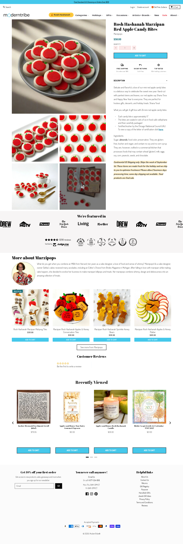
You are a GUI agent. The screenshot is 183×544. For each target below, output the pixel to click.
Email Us (91, 477)
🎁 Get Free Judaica (159, 7)
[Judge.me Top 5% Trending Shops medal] (133, 242)
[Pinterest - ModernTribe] (96, 494)
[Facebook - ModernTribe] (87, 494)
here (161, 129)
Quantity (117, 44)
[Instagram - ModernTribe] (91, 494)
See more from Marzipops (91, 347)
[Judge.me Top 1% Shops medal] (122, 242)
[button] (59, 66)
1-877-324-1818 (94, 480)
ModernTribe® (95, 533)
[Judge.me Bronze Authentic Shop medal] (112, 242)
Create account (143, 7)
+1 (82, 186)
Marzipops (118, 33)
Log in (132, 7)
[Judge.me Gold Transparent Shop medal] (102, 242)
